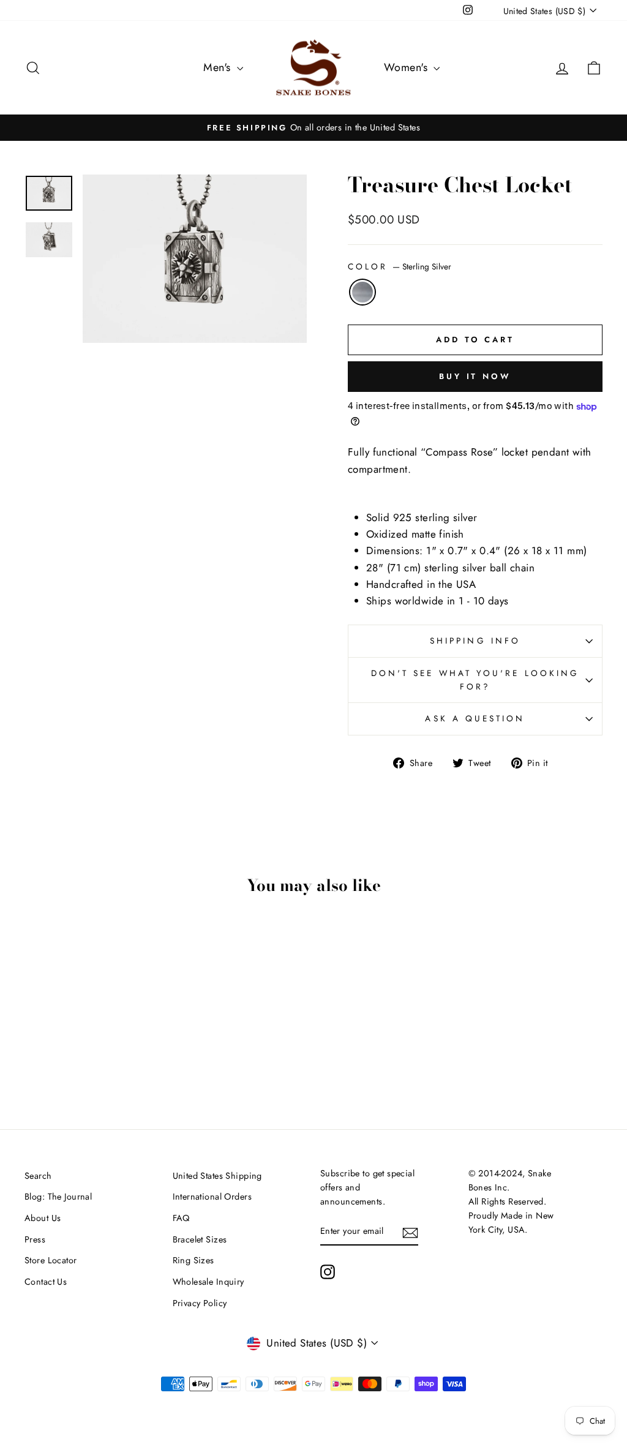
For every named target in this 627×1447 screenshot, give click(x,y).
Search (38, 1176)
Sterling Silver (362, 292)
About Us (42, 1218)
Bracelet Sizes (200, 1239)
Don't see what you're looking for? (475, 680)
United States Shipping (217, 1176)
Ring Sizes (193, 1260)
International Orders (212, 1196)
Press (34, 1239)
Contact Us (45, 1282)
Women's (407, 67)
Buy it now (475, 376)
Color (399, 266)
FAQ (181, 1218)
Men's (218, 67)
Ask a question (475, 718)
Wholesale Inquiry (208, 1282)
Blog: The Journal (58, 1196)
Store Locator (50, 1260)
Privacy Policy (200, 1303)
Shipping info (475, 640)
